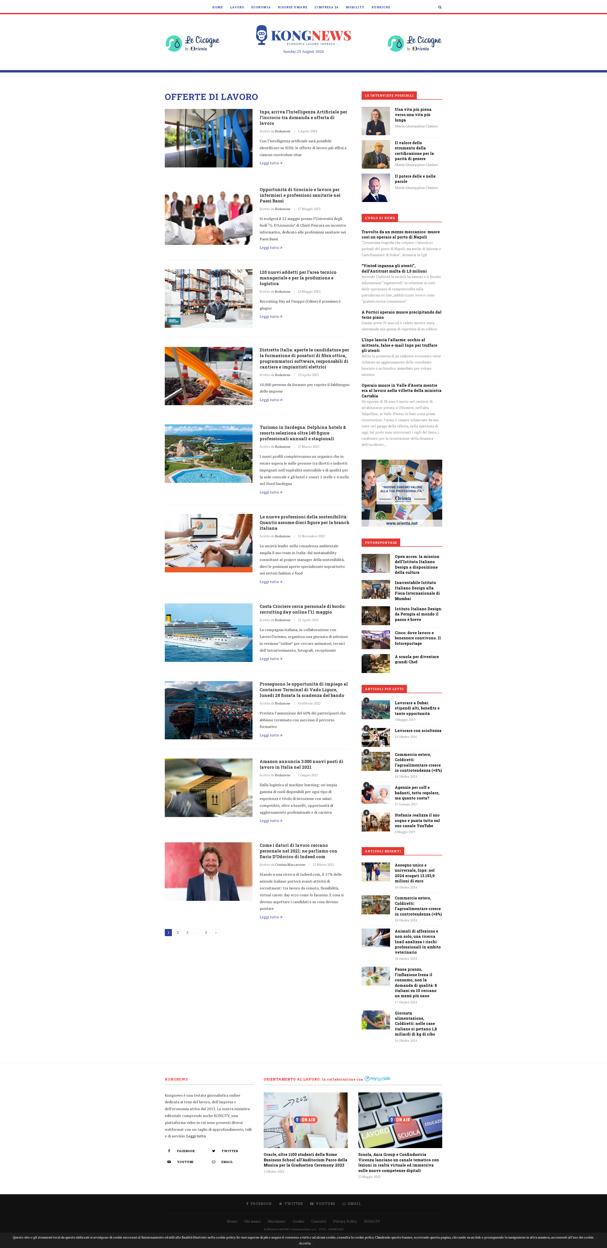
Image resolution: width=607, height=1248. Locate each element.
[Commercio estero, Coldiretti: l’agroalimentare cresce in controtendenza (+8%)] (376, 761)
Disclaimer (277, 1221)
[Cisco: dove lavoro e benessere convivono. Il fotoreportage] (376, 633)
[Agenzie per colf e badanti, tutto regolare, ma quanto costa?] (376, 794)
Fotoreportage (381, 542)
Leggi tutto (269, 163)
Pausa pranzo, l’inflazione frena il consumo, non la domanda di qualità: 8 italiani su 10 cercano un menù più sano (416, 982)
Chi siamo (252, 1221)
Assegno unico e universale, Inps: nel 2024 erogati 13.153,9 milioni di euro (415, 872)
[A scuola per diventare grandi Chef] (376, 657)
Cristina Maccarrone (290, 864)
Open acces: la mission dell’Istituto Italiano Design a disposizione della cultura (417, 564)
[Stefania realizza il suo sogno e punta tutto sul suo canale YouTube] (376, 822)
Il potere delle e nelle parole (415, 179)
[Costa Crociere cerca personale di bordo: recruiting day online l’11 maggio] (209, 632)
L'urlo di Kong (380, 218)
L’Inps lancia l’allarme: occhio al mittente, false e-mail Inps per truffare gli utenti (399, 345)
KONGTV (372, 1221)
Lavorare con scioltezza (418, 730)
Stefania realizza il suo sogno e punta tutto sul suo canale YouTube (417, 820)
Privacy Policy (345, 1221)
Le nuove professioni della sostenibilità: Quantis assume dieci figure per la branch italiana (304, 522)
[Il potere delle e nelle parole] (376, 177)
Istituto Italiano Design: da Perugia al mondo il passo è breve (418, 614)
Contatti (318, 1221)
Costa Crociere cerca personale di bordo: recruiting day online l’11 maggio (302, 609)
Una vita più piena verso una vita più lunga (413, 114)
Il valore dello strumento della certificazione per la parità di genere (414, 150)
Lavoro (237, 7)
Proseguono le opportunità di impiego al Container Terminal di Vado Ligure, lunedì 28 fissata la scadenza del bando (304, 689)
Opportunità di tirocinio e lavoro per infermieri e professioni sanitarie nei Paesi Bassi (300, 195)
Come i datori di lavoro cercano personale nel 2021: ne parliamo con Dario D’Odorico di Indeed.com (298, 850)
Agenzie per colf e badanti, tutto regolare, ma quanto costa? (417, 792)
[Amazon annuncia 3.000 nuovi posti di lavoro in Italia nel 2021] (209, 788)
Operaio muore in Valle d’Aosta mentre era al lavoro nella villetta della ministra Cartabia (401, 390)
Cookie (298, 1221)
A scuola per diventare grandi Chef (417, 659)
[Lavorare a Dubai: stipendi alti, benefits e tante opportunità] (376, 709)
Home (217, 7)
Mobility (355, 7)
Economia (261, 7)
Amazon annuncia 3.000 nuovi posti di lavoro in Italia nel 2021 (301, 764)
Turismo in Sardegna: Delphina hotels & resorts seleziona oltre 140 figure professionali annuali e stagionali (303, 432)
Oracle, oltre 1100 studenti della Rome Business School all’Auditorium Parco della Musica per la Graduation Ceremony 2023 (305, 1159)
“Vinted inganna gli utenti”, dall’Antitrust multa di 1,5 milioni (394, 268)
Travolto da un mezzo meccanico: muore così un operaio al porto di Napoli (401, 234)
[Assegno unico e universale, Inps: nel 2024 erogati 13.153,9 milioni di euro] (376, 871)
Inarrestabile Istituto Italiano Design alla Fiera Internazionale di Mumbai (417, 590)
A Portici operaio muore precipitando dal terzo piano (401, 315)
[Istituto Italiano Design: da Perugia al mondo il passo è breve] (376, 609)
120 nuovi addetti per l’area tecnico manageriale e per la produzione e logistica (298, 277)
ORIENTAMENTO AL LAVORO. (292, 1079)
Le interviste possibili (389, 95)
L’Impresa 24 (326, 7)
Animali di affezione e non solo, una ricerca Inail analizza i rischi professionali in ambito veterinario (418, 942)
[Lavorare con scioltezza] (376, 737)
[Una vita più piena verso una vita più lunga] (376, 110)
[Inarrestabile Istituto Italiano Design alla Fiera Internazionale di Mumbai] (376, 583)
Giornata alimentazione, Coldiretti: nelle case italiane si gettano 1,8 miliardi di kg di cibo (416, 1023)
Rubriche (381, 7)
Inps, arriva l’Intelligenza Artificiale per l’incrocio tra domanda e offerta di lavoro (303, 117)
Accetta (305, 1243)
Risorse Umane (292, 7)
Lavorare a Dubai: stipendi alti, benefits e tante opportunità (417, 708)
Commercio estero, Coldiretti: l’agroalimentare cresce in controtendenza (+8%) (418, 762)
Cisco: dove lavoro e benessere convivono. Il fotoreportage (418, 638)
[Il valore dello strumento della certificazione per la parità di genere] (376, 143)
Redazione (282, 131)
